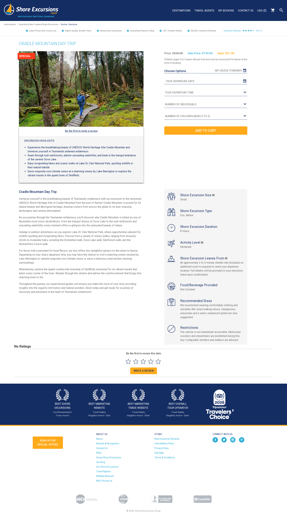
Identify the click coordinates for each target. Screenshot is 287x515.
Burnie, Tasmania (69, 24)
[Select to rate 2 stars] (135, 361)
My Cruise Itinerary (228, 70)
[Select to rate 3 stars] (143, 361)
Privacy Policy (161, 448)
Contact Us (245, 10)
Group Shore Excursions (108, 457)
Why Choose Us (104, 480)
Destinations (181, 10)
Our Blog (100, 462)
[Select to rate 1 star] (128, 361)
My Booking (226, 10)
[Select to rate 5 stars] (158, 361)
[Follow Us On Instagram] (233, 439)
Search (281, 10)
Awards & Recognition (107, 443)
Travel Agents (204, 10)
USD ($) (261, 10)
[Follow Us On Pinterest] (241, 439)
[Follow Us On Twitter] (224, 439)
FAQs (99, 452)
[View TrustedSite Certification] (203, 499)
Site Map (159, 452)
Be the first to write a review (81, 131)
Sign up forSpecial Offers (47, 442)
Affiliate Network (105, 476)
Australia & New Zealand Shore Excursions (38, 24)
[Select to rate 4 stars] (150, 361)
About (99, 439)
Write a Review (144, 370)
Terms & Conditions (164, 457)
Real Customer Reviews (166, 439)
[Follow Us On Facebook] (215, 439)
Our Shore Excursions (107, 466)
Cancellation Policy (164, 443)
